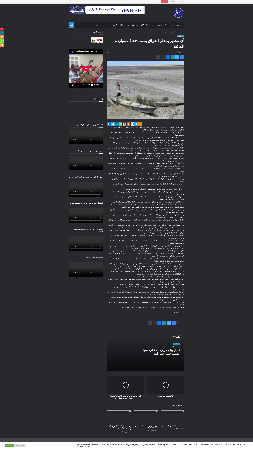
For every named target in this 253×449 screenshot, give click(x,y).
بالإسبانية (115, 25)
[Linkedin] (117, 124)
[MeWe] (2, 33)
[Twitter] (113, 124)
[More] (140, 124)
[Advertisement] (86, 111)
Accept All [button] (9, 445)
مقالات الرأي (144, 25)
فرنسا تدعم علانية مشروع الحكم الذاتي (173, 426)
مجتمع (160, 25)
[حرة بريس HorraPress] (178, 13)
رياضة (127, 25)
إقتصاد (166, 25)
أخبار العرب (170, 32)
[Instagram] (124, 124)
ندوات (121, 25)
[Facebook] (109, 124)
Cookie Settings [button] (20, 445)
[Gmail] (132, 124)
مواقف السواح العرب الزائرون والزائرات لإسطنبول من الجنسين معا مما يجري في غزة (119, 427)
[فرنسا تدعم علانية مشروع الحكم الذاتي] (172, 417)
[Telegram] (136, 124)
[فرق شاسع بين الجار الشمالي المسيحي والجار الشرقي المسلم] (146, 417)
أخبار (153, 25)
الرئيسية (180, 32)
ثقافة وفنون (135, 25)
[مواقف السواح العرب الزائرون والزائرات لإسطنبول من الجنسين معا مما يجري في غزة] (119, 417)
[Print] (128, 124)
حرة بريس (180, 25)
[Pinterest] (2, 29)
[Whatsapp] (120, 124)
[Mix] (2, 37)
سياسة (173, 25)
